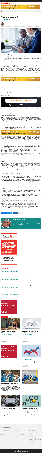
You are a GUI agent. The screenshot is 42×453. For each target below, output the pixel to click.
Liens (1, 436)
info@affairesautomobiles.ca (27, 427)
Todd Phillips (31, 439)
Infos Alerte (23, 434)
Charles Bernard (38, 434)
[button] (3, 11)
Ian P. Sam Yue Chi (37, 437)
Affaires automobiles (7, 273)
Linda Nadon (31, 436)
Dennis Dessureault (37, 444)
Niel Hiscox (30, 434)
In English (39, 0)
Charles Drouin (38, 442)
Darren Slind (31, 444)
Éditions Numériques (4, 434)
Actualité (4, 271)
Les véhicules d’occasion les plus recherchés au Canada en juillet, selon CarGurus (18, 285)
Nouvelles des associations (12, 271)
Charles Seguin (8, 23)
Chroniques (16, 434)
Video (22, 436)
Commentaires (26, 410)
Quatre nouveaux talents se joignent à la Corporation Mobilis (16, 293)
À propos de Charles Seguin (18, 219)
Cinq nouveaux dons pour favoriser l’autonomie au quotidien (16, 270)
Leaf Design (28, 451)
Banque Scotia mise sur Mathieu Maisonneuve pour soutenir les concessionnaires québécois (17, 277)
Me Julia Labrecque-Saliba (38, 439)
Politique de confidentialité (21, 450)
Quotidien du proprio (6, 19)
